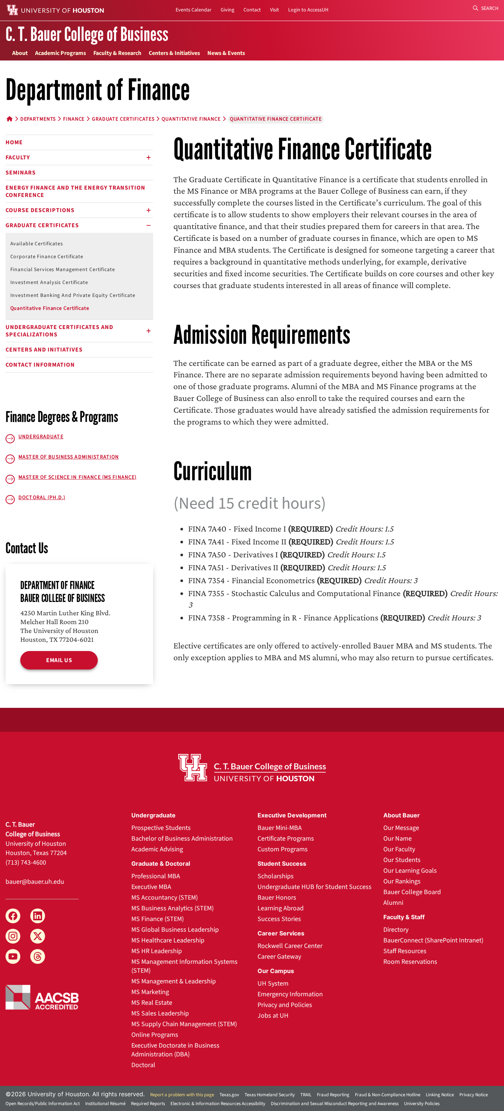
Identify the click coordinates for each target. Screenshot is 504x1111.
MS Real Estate (151, 1002)
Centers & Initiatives (174, 53)
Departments (38, 119)
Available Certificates (36, 244)
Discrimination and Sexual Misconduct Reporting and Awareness (334, 1103)
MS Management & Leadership (173, 981)
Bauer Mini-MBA (280, 828)
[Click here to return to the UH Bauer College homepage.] (252, 767)
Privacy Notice (473, 1094)
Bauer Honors (277, 897)
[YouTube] (13, 956)
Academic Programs (60, 53)
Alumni (393, 902)
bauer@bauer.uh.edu (35, 881)
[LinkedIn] (37, 915)
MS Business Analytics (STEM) (172, 908)
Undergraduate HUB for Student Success (315, 887)
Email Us (59, 660)
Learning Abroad (281, 908)
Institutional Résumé (105, 1103)
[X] (37, 936)
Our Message (401, 828)
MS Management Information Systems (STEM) (184, 966)
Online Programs (154, 1034)
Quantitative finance (191, 119)
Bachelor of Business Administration (182, 838)
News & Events (226, 53)
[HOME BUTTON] (10, 119)
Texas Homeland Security (270, 1094)
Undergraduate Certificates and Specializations (59, 331)
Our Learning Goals (410, 870)
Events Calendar (193, 10)
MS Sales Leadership (160, 1013)
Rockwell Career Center (290, 946)
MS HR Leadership (156, 951)
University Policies (421, 1103)
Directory (395, 929)
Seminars (21, 173)
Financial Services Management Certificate (62, 269)
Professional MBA (155, 876)
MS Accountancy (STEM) (164, 897)
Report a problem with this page (182, 1094)
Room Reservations (410, 961)
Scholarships (276, 876)
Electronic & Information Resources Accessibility (217, 1103)
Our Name (397, 838)
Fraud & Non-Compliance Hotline (387, 1094)
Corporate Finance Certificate (47, 256)
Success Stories (279, 919)
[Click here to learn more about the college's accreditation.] (42, 996)
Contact (252, 10)
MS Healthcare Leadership (167, 940)
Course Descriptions (40, 210)
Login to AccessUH (308, 10)
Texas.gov (229, 1094)
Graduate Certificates (42, 225)
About (20, 53)
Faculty (18, 157)
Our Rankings (402, 881)
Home (14, 142)
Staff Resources (405, 951)
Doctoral (143, 1065)
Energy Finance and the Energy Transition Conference (75, 191)
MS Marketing (150, 992)
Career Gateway (279, 956)
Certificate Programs (286, 838)
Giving (227, 10)
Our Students (402, 860)
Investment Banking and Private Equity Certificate (72, 295)
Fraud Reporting (333, 1094)
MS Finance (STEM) (157, 919)
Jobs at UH (273, 1015)
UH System (273, 983)
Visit (274, 10)
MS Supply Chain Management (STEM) (184, 1024)
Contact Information (40, 365)
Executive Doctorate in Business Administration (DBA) (175, 1050)
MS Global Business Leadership (175, 929)
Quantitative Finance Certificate (49, 308)
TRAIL (305, 1094)
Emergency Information (290, 994)
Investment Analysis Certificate (49, 282)
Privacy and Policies (285, 1005)
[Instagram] (13, 936)
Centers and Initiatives (44, 350)
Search (489, 8)
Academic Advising (157, 849)
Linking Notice (440, 1094)
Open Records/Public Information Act (43, 1103)
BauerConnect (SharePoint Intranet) (433, 940)
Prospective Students (161, 828)
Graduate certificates (123, 119)
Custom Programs (283, 849)
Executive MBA (151, 887)
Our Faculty (399, 849)
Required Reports (148, 1103)
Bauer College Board (412, 892)
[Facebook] (13, 915)
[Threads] (37, 956)
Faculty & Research (117, 53)
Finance (73, 119)
